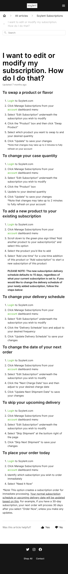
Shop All (28, 558)
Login (11, 100)
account (13, 109)
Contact (40, 558)
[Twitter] (28, 550)
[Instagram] (34, 550)
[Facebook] (40, 550)
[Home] (4, 16)
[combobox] (34, 32)
